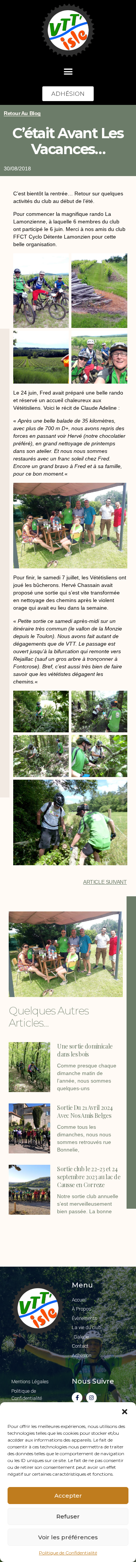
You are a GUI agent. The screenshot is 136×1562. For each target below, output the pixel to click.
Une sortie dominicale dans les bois (84, 1050)
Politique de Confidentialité (68, 1553)
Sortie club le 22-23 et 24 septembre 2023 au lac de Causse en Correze (88, 1177)
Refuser (68, 1516)
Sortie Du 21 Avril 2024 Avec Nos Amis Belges (85, 1111)
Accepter (68, 1495)
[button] (124, 1411)
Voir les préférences (68, 1537)
